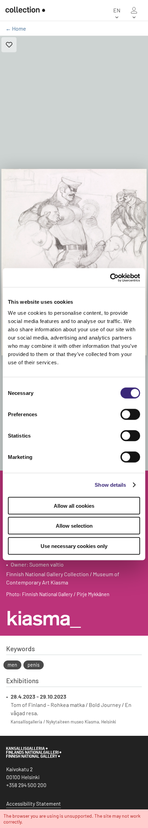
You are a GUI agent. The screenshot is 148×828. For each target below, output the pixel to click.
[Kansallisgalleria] (33, 756)
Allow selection (74, 526)
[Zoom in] (74, 262)
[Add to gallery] (9, 44)
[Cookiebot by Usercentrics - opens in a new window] (110, 277)
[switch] (130, 414)
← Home (16, 28)
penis (34, 665)
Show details (110, 485)
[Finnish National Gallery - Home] (25, 10)
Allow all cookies (74, 505)
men (12, 665)
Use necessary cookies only (74, 546)
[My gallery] (133, 10)
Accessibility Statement (33, 803)
